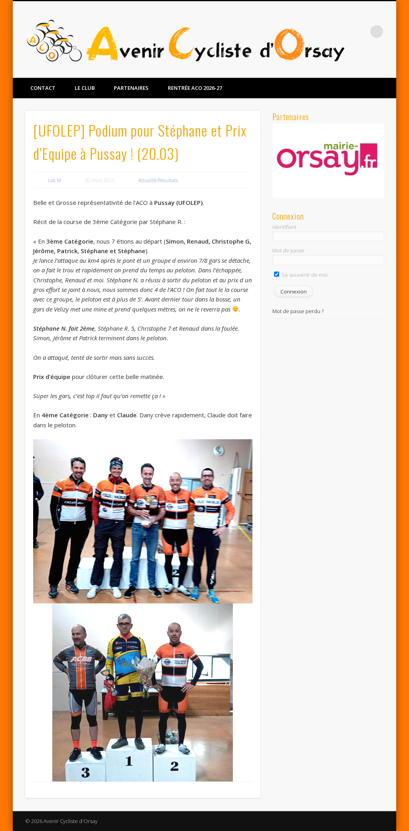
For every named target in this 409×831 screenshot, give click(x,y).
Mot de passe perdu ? (298, 311)
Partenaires (131, 87)
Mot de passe (288, 250)
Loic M (54, 180)
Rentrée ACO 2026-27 (195, 87)
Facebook (371, 68)
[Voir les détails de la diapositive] (328, 160)
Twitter (387, 68)
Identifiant (284, 226)
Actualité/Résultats (158, 180)
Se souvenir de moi (304, 274)
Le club (85, 87)
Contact (43, 87)
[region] (328, 160)
